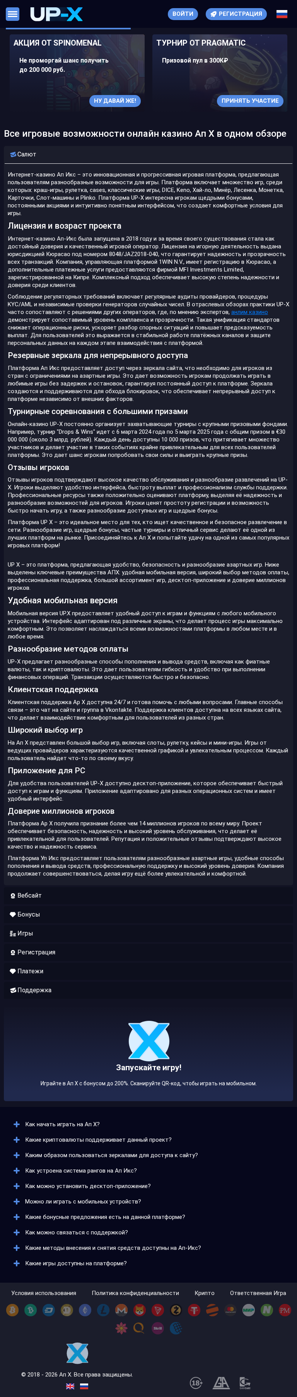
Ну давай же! (115, 100)
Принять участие (250, 100)
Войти (182, 13)
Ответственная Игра (258, 1293)
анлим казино (249, 312)
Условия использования (43, 1293)
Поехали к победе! (148, 1069)
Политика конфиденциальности (135, 1293)
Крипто (205, 1293)
